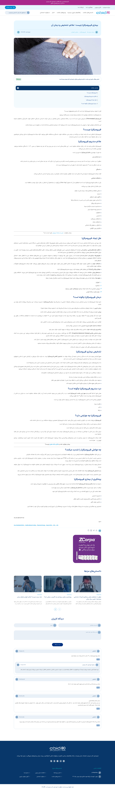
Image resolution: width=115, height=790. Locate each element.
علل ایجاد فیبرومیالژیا (91, 100)
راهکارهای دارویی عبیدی (74, 13)
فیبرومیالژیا (83, 32)
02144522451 (94, 772)
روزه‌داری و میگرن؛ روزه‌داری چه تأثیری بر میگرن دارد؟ (57, 597)
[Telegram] (60, 761)
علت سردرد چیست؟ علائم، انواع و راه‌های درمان (29, 597)
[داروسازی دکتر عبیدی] (103, 12)
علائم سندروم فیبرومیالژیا (90, 96)
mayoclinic (49, 525)
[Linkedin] (64, 761)
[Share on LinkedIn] (91, 530)
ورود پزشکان (9, 7)
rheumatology (41, 525)
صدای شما (26, 773)
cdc (57, 525)
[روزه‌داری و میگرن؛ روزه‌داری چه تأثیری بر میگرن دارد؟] (57, 584)
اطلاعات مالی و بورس (40, 773)
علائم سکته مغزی (54, 444)
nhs (54, 525)
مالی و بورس (98, 7)
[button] (59, 609)
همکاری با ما (89, 7)
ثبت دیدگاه (57, 644)
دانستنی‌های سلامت (88, 13)
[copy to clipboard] (88, 530)
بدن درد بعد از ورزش (58, 233)
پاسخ (98, 659)
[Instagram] (57, 761)
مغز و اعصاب (74, 32)
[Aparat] (54, 761)
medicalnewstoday (30, 525)
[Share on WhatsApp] (96, 530)
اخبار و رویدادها (57, 773)
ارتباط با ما (81, 7)
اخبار (53, 13)
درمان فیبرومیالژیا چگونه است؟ (89, 104)
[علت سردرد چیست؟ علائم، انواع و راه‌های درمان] (28, 584)
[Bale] (51, 761)
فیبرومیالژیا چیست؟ (92, 93)
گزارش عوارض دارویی (24, 776)
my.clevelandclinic (19, 525)
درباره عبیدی (107, 7)
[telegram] (94, 530)
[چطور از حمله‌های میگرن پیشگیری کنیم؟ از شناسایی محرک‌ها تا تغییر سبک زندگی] (87, 584)
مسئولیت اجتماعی (45, 13)
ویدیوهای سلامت (61, 13)
